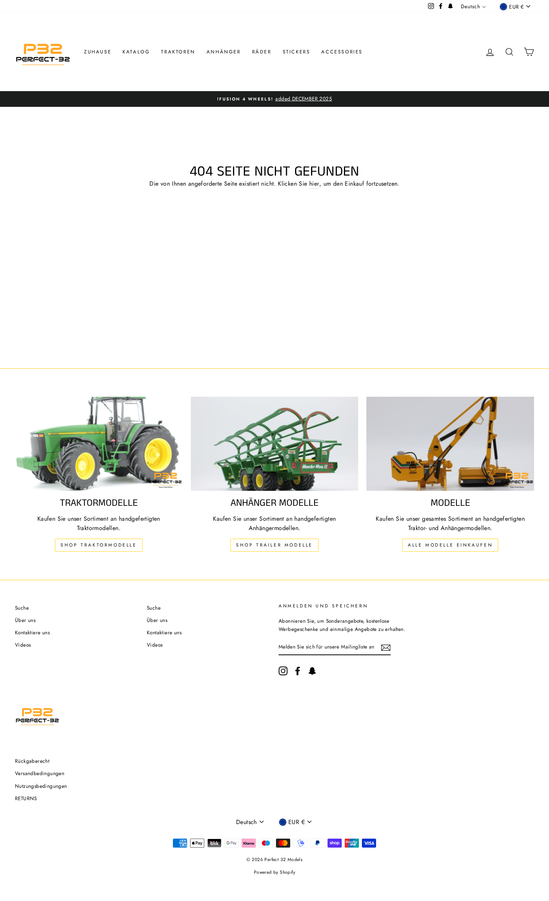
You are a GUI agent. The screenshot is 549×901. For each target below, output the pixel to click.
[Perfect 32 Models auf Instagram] (283, 670)
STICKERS (296, 51)
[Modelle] (450, 444)
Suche (22, 607)
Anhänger (224, 51)
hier (314, 183)
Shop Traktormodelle (99, 545)
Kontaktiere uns (32, 632)
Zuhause (97, 51)
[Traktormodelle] (99, 444)
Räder (262, 51)
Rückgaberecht (32, 761)
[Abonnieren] (386, 647)
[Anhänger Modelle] (275, 444)
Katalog (136, 51)
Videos (23, 644)
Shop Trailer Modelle (274, 545)
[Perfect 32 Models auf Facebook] (297, 670)
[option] (274, 99)
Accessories (342, 51)
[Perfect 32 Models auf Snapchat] (312, 670)
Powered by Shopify (274, 872)
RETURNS (26, 798)
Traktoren (178, 51)
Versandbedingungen (39, 773)
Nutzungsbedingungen (41, 786)
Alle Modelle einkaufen (450, 545)
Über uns (25, 620)
